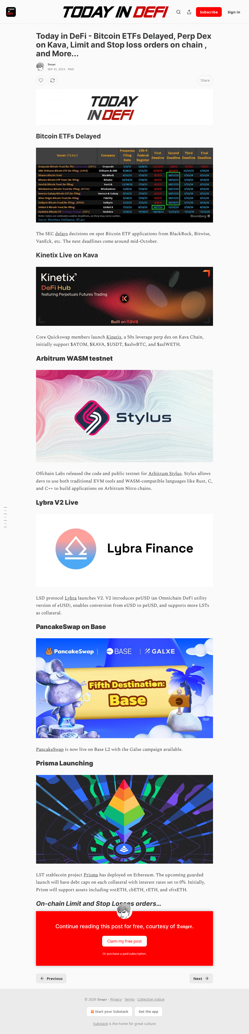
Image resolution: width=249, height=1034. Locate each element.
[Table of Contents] (5, 517)
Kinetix (113, 337)
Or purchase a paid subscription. (124, 954)
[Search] (178, 12)
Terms (129, 999)
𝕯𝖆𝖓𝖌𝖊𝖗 (51, 64)
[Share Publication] (189, 12)
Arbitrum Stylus (165, 473)
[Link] (29, 136)
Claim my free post (124, 941)
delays (61, 233)
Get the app (148, 1011)
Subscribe (209, 12)
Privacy (116, 999)
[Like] (41, 80)
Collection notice (150, 999)
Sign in (234, 12)
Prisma (91, 875)
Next (197, 978)
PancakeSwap (50, 749)
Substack (100, 1023)
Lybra (71, 598)
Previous (54, 978)
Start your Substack (111, 1011)
